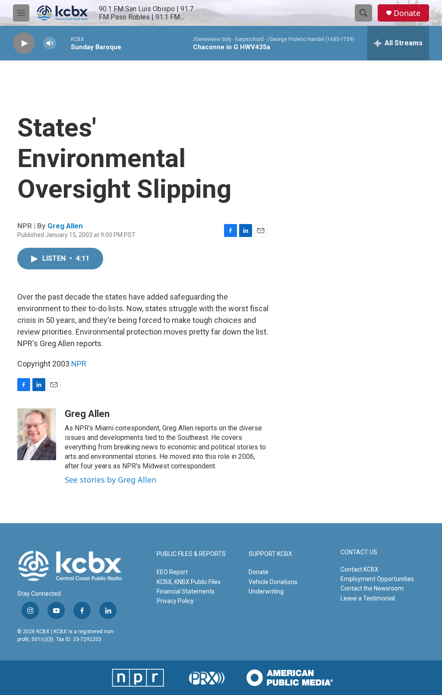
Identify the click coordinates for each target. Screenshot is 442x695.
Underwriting (266, 591)
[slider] (63, 42)
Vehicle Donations (273, 581)
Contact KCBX (360, 569)
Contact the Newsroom (372, 588)
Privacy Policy (175, 600)
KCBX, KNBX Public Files (189, 581)
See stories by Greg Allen (110, 479)
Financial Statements (186, 591)
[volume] (49, 43)
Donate (407, 13)
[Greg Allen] (36, 434)
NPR (78, 363)
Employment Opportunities (377, 578)
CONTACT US (359, 552)
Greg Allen (65, 225)
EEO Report (172, 572)
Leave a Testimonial (368, 598)
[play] (24, 43)
